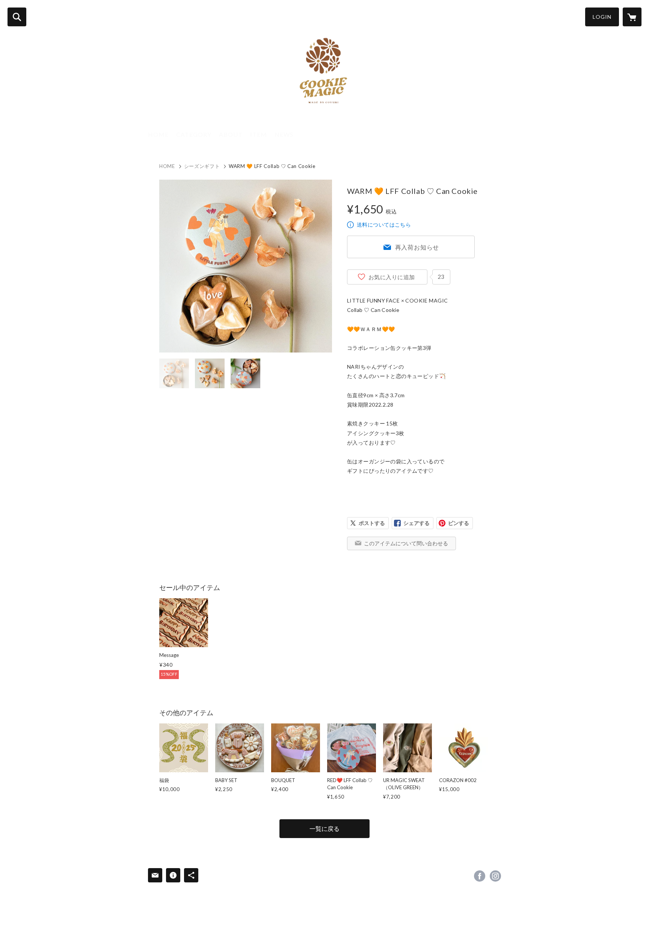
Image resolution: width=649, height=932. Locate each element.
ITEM (258, 134)
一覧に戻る (324, 828)
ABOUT (231, 134)
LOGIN (602, 17)
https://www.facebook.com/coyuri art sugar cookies (479, 876)
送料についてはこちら (384, 224)
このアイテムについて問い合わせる (406, 543)
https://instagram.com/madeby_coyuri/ (495, 876)
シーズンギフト (202, 166)
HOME (158, 134)
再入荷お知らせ (417, 247)
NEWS (284, 134)
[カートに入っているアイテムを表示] (632, 17)
